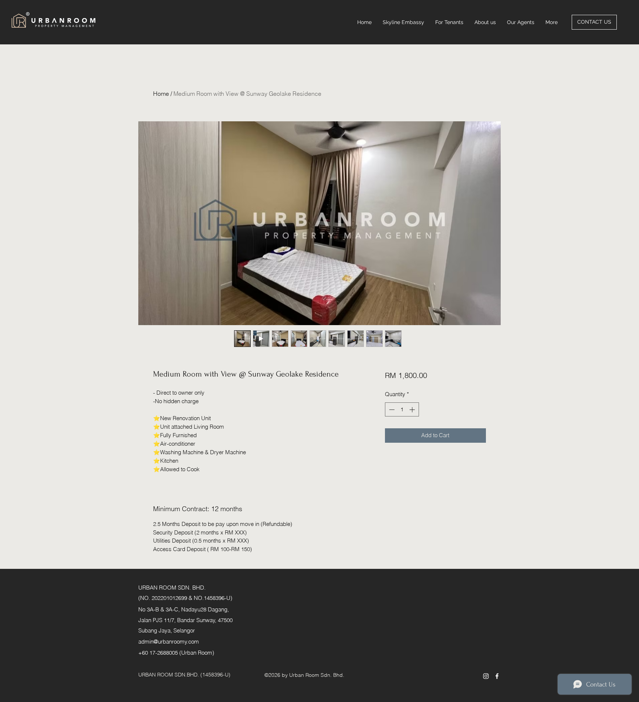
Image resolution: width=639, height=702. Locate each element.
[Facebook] (497, 676)
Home (161, 93)
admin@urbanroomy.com (168, 641)
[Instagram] (486, 676)
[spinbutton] (402, 409)
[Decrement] (391, 409)
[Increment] (413, 409)
